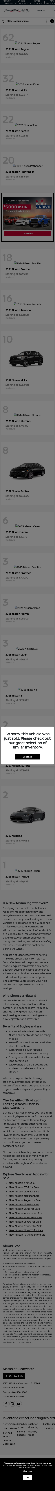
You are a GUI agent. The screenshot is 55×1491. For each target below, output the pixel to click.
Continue (27, 756)
